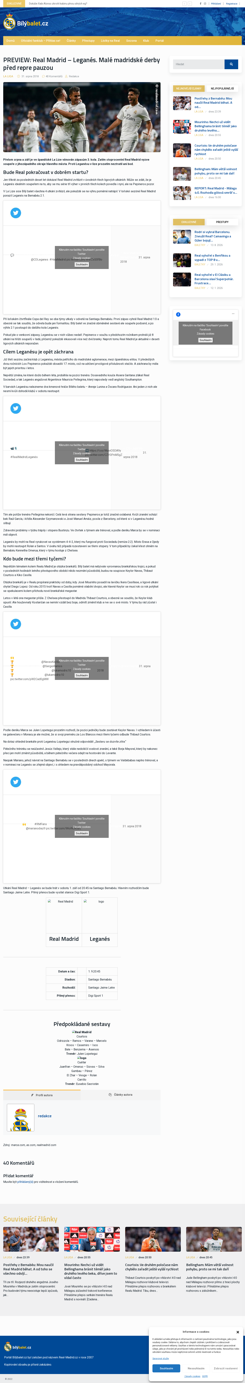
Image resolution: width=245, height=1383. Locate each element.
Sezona (131, 40)
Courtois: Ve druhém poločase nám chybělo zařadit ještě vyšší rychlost (216, 149)
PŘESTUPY (222, 222)
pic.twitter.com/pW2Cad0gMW (29, 679)
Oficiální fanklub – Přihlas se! (40, 40)
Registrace (231, 3)
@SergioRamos (52, 666)
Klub (146, 40)
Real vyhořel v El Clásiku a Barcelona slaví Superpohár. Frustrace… (214, 279)
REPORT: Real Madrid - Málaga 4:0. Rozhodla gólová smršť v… (216, 190)
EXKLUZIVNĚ (189, 222)
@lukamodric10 (54, 674)
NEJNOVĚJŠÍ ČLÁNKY (188, 88)
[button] (238, 1332)
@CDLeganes (39, 259)
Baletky (200, 245)
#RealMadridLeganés (24, 457)
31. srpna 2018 (132, 826)
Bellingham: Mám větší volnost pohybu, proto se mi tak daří (216, 171)
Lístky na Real (110, 40)
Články (71, 40)
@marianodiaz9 (35, 828)
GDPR (205, 1376)
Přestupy (88, 40)
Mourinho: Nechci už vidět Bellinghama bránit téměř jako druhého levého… (216, 126)
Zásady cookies (192, 1376)
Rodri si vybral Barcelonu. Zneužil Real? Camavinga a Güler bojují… (213, 236)
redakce (73, 76)
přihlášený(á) (25, 1182)
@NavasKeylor (50, 662)
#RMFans (40, 824)
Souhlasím (166, 1368)
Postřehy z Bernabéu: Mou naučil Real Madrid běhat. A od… (213, 102)
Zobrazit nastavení (226, 1368)
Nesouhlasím (196, 1368)
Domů (10, 40)
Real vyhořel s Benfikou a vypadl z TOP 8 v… (212, 257)
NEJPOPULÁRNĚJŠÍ (222, 88)
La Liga (8, 76)
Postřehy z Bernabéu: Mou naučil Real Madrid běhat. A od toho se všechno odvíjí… (28, 1269)
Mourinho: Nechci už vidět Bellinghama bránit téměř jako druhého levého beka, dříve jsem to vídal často (90, 1271)
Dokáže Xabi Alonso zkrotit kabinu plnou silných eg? (58, 3)
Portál (160, 40)
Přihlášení (216, 3)
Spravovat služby (160, 1358)
